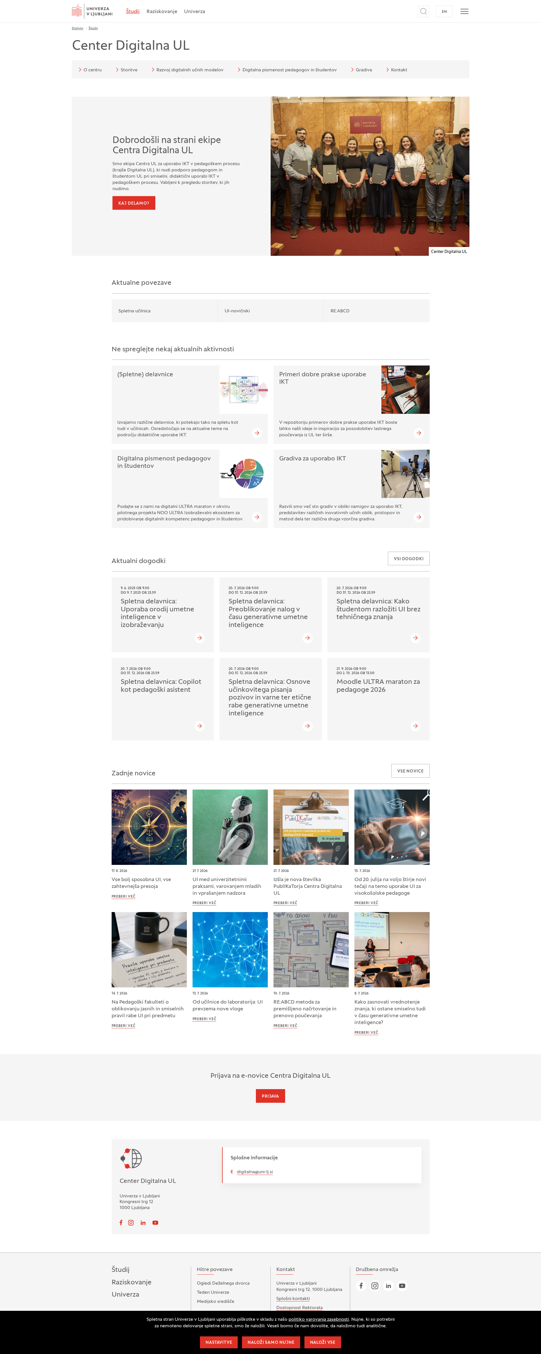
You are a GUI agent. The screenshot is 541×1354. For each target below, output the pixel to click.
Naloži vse (322, 1343)
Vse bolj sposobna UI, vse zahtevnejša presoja (141, 883)
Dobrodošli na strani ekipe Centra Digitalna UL (166, 145)
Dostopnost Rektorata (299, 1308)
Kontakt (399, 70)
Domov (77, 28)
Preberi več (123, 896)
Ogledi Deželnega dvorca (223, 1283)
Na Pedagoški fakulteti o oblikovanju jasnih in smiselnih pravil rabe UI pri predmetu (148, 1009)
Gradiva (364, 70)
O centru (92, 70)
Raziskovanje (162, 11)
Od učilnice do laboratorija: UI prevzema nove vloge (228, 1006)
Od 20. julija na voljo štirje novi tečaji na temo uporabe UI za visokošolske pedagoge (390, 886)
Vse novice (410, 771)
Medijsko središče (215, 1301)
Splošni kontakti (293, 1299)
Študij (133, 11)
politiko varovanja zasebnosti (319, 1319)
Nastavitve (219, 1343)
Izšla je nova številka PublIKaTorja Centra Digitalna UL (307, 886)
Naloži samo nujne (271, 1343)
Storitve (129, 70)
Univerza (194, 11)
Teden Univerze (213, 1292)
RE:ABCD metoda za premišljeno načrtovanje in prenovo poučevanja (305, 1009)
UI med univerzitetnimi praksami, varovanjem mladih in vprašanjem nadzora (227, 886)
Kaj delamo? (133, 203)
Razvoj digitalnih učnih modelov (189, 70)
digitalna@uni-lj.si (255, 1172)
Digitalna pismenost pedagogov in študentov (290, 70)
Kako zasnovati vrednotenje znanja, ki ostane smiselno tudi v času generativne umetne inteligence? (390, 1012)
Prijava (270, 1096)
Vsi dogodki (408, 559)
